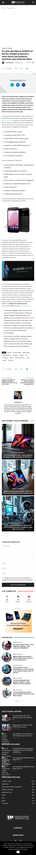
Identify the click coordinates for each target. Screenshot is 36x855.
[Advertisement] (18, 28)
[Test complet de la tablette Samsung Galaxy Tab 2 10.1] (6, 771)
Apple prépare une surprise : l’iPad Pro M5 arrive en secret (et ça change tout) (18, 492)
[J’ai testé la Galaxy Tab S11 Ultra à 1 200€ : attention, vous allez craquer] (7, 693)
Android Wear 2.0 (7, 355)
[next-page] (6, 535)
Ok (18, 852)
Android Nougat (7, 120)
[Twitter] (20, 841)
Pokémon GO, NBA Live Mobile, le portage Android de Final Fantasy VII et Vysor (9, 382)
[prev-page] (3, 535)
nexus (27, 357)
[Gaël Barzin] (3, 62)
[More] (27, 68)
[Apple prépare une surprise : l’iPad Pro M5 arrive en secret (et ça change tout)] (18, 477)
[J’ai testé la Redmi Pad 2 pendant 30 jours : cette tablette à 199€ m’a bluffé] (7, 681)
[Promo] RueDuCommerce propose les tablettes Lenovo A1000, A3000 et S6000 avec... (23, 750)
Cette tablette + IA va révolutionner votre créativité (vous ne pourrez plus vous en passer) (18, 527)
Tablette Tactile (11, 8)
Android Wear (26, 352)
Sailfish (4, 360)
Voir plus (17, 701)
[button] (3, 2)
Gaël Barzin (9, 62)
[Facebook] (15, 841)
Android (9, 352)
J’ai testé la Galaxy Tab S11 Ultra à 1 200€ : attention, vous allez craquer (23, 693)
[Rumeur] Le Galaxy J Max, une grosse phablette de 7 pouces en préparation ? (27, 382)
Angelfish (15, 355)
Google (21, 355)
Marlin (11, 357)
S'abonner (29, 595)
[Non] (34, 848)
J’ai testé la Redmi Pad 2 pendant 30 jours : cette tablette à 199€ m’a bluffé (22, 681)
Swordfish (10, 360)
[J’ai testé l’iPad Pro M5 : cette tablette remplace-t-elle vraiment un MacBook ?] (18, 441)
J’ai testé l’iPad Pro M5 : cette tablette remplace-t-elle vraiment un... (22, 717)
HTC (26, 355)
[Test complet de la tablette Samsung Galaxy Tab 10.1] (6, 762)
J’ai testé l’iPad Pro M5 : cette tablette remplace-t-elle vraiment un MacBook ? (18, 456)
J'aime (7, 595)
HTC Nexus (5, 357)
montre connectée (19, 357)
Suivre (18, 595)
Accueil (4, 8)
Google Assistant (25, 306)
